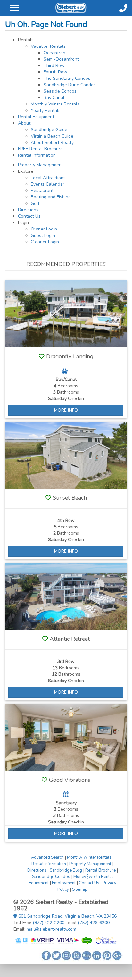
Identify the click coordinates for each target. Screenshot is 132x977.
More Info (66, 410)
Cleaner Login (45, 242)
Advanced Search (47, 857)
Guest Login (43, 235)
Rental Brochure (100, 870)
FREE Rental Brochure (40, 149)
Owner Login (44, 229)
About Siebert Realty (52, 142)
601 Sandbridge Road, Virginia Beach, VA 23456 (67, 916)
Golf (35, 203)
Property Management (40, 165)
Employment (64, 883)
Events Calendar (47, 184)
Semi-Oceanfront (61, 59)
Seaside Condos (60, 91)
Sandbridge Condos (51, 877)
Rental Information (37, 155)
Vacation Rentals (48, 46)
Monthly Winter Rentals (55, 104)
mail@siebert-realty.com (51, 929)
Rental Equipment (36, 117)
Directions (28, 210)
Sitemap (79, 889)
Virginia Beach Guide (52, 136)
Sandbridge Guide (49, 130)
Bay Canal (54, 98)
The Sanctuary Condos (67, 78)
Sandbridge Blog (66, 870)
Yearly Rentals (46, 110)
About (24, 123)
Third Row (54, 66)
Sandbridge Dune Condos (70, 85)
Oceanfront (55, 53)
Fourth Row (55, 72)
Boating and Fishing (51, 197)
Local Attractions (48, 178)
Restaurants (43, 191)
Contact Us (29, 216)
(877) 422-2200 (48, 923)
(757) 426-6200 (94, 923)
